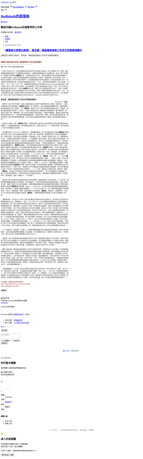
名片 (6, 41)
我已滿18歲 (5, 455)
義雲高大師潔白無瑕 (16, 282)
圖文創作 (18, 32)
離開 (12, 455)
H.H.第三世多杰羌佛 (21, 323)
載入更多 (4, 330)
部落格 (7, 39)
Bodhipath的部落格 (15, 16)
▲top (3, 326)
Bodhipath (4, 302)
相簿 (6, 36)
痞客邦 (16, 314)
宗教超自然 (18, 320)
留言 (20, 314)
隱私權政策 (83, 430)
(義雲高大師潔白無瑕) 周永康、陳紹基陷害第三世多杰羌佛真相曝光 (43, 50)
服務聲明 (91, 430)
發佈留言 (4, 343)
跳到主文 (4, 22)
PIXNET (55, 430)
